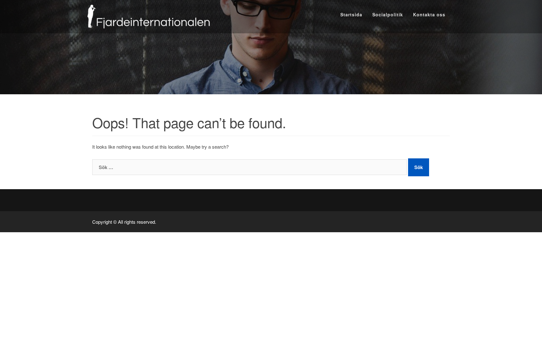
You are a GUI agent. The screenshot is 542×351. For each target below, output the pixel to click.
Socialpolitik (387, 14)
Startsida (351, 14)
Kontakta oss (429, 14)
